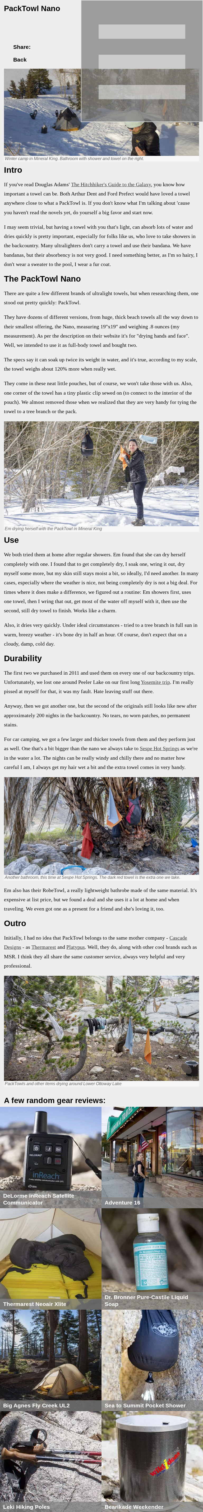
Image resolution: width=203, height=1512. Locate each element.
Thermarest (43, 947)
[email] (58, 47)
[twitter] (48, 47)
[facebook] (39, 47)
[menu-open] (141, 60)
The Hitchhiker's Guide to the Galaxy (111, 184)
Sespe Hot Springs (159, 748)
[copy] (67, 47)
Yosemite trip (155, 682)
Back (19, 60)
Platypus (75, 947)
